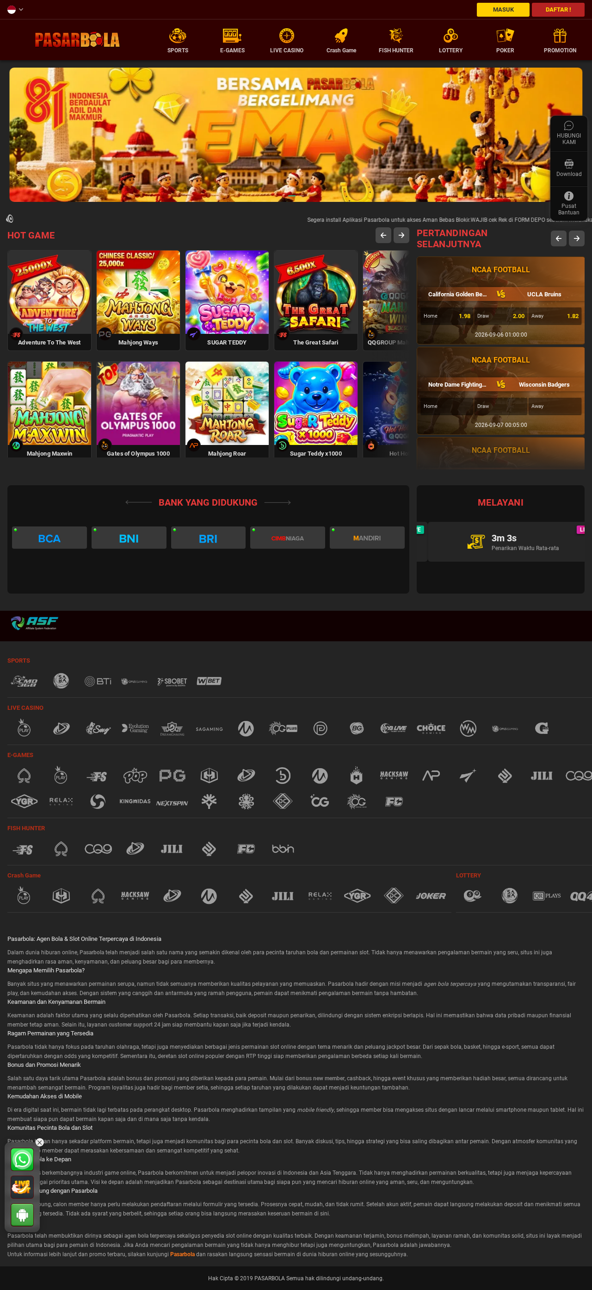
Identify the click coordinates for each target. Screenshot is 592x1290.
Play (49, 280)
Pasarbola (182, 1254)
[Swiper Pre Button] (383, 235)
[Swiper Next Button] (401, 235)
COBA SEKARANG (49, 320)
